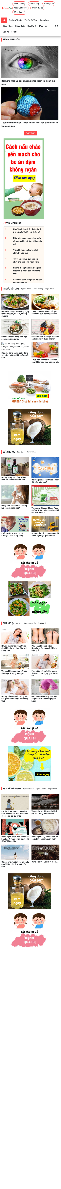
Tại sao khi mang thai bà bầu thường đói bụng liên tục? (14, 672)
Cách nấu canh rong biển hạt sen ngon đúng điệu (14, 338)
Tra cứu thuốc (15, 20)
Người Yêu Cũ (28, 789)
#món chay (34, 3)
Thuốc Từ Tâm (31, 20)
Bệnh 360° (44, 20)
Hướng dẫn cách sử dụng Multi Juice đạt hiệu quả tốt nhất (45, 534)
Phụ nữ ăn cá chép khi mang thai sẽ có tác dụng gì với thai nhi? (44, 673)
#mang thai (49, 3)
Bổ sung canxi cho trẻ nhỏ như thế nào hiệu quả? (44, 481)
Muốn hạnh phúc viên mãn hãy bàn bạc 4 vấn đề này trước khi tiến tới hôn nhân (15, 839)
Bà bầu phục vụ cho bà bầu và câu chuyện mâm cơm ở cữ (44, 838)
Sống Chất (20, 26)
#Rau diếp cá (19, 12)
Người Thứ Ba (41, 789)
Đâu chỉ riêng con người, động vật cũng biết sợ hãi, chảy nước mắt (15, 355)
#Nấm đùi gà (37, 8)
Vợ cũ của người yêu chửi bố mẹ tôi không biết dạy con (44, 812)
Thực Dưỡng (38, 289)
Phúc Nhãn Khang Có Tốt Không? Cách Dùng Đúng (12, 534)
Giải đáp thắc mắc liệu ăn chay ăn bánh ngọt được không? (45, 338)
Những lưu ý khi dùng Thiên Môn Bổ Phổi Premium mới (13, 478)
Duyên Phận (52, 789)
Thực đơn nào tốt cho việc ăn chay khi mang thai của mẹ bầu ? (45, 362)
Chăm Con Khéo (30, 623)
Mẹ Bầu (18, 623)
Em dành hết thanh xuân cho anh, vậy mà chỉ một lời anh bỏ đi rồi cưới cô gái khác (14, 813)
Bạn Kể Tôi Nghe (10, 32)
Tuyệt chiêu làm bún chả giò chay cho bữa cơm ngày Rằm (44, 312)
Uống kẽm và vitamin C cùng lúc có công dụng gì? (14, 507)
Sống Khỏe (7, 26)
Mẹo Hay (43, 26)
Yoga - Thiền (49, 289)
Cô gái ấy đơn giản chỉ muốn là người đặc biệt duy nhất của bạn (15, 864)
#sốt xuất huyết (20, 8)
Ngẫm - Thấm (26, 289)
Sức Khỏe (21, 452)
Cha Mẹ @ (31, 26)
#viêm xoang (19, 3)
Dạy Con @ (42, 623)
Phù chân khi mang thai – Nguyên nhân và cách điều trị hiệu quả (44, 648)
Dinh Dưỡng (31, 452)
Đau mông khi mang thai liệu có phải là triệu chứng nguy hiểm (44, 698)
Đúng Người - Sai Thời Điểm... (44, 862)
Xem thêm (30, 133)
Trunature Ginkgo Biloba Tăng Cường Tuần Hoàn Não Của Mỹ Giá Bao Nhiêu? (45, 510)
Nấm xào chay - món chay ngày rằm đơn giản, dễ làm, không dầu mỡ (15, 313)
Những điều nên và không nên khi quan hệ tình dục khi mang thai (14, 698)
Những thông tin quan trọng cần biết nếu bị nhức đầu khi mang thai (14, 648)
